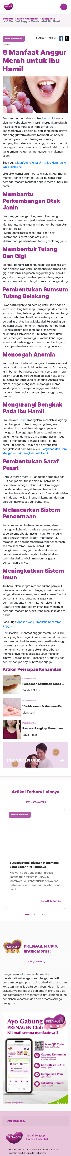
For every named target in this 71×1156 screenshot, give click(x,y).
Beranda (8, 18)
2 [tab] (33, 915)
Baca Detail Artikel (51, 901)
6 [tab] (46, 915)
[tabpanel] (35, 859)
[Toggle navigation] (63, 7)
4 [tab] (39, 915)
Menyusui (48, 18)
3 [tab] (36, 915)
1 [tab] (27, 915)
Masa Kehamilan (27, 18)
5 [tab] (43, 915)
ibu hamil (47, 118)
